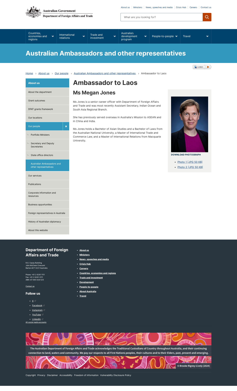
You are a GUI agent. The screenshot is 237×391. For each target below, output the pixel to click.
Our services (34, 175)
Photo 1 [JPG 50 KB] (190, 162)
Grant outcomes (36, 100)
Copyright (31, 375)
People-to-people (163, 36)
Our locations (35, 117)
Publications (34, 184)
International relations (66, 36)
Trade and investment (97, 36)
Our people (61, 73)
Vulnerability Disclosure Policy (115, 375)
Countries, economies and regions (37, 36)
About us (125, 7)
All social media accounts (36, 322)
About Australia (87, 291)
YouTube (36, 314)
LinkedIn (36, 319)
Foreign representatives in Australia (46, 213)
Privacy (41, 375)
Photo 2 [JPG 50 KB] (190, 167)
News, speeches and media (159, 7)
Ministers (137, 7)
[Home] (71, 12)
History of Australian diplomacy (44, 221)
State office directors (42, 155)
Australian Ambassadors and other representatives (105, 73)
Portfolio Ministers (40, 134)
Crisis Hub (181, 7)
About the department (40, 92)
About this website (38, 230)
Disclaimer (52, 375)
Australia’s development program (129, 36)
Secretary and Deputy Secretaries (42, 145)
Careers (193, 7)
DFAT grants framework (40, 109)
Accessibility (65, 375)
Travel (186, 36)
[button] (202, 67)
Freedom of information (86, 375)
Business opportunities (40, 204)
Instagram (37, 310)
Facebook (37, 305)
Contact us (206, 7)
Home (29, 73)
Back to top (226, 386)
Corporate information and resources (42, 194)
